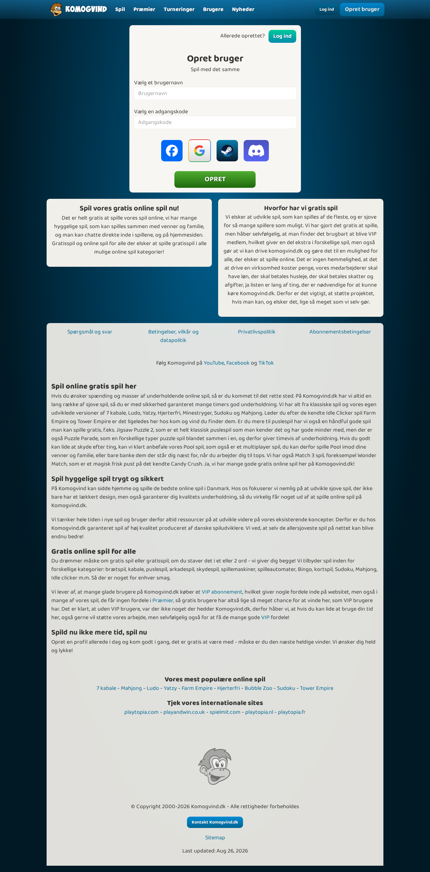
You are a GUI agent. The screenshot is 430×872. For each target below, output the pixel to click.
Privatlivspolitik (256, 331)
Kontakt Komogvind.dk (215, 822)
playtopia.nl (259, 712)
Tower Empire (316, 688)
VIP (265, 617)
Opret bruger (362, 9)
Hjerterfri (228, 688)
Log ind (327, 9)
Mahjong (131, 688)
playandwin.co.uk (184, 712)
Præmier (162, 600)
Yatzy (170, 688)
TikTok (266, 363)
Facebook (238, 363)
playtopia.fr (292, 712)
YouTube (214, 363)
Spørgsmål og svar (89, 331)
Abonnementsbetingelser (340, 331)
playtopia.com (141, 712)
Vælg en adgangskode (161, 112)
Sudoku (286, 688)
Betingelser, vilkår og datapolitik (173, 336)
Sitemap (215, 838)
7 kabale (106, 688)
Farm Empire (197, 688)
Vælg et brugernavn (158, 83)
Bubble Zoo (258, 688)
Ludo (153, 688)
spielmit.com (225, 712)
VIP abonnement (222, 592)
